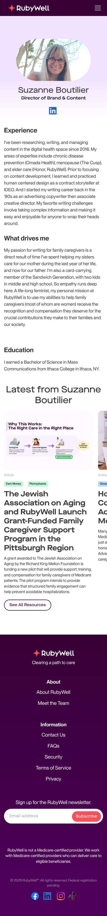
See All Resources (27, 605)
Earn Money (13, 483)
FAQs (53, 746)
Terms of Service (53, 768)
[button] (97, 8)
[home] (28, 7)
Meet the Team (53, 703)
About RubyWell (53, 692)
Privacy (53, 779)
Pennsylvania (38, 483)
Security (53, 757)
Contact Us (53, 735)
